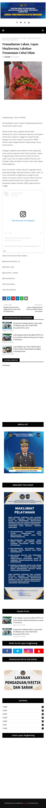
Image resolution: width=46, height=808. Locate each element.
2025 (23, 710)
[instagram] (25, 23)
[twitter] (20, 23)
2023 (23, 718)
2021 (23, 725)
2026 (23, 707)
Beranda (5, 38)
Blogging (25, 803)
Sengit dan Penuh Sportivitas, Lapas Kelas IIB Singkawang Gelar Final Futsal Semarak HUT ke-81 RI (27, 325)
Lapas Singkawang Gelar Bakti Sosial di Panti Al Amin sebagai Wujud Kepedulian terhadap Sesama (27, 349)
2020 (23, 728)
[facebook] (17, 23)
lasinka (7, 57)
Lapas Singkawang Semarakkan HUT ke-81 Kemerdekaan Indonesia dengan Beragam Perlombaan (28, 337)
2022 (23, 721)
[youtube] (29, 23)
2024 (23, 714)
